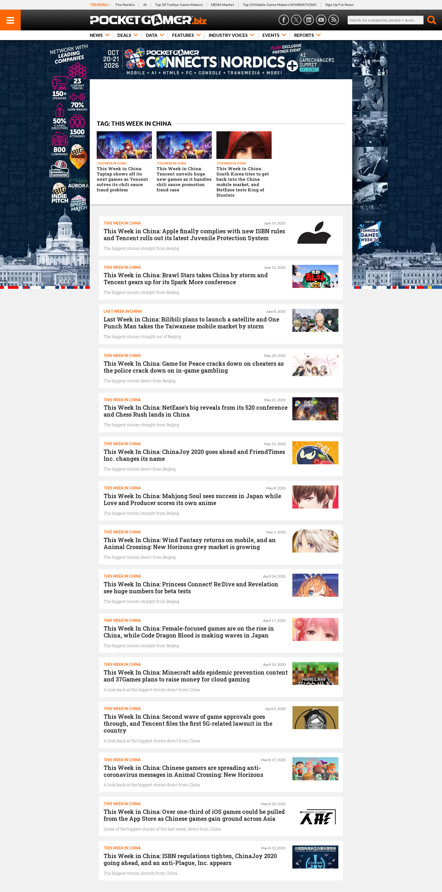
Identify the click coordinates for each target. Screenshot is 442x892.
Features (183, 35)
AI (145, 5)
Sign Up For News (339, 5)
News (96, 35)
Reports (304, 35)
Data (151, 35)
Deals (124, 35)
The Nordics (125, 5)
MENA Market (222, 5)
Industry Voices (228, 35)
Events (270, 35)
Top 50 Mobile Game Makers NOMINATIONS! (280, 5)
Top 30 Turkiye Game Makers (179, 5)
